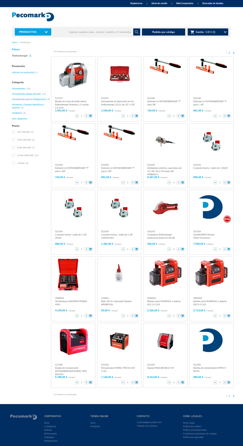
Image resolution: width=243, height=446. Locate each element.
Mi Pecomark (50, 433)
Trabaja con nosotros (147, 426)
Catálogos (49, 437)
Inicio (14, 42)
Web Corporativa (184, 3)
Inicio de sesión (159, 3)
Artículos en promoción (23, 72)
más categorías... (20, 118)
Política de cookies (192, 426)
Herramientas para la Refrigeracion (29, 99)
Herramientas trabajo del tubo (26, 94)
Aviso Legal (188, 423)
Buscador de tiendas (212, 3)
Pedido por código (163, 32)
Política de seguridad (193, 437)
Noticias (48, 430)
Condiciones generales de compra (199, 433)
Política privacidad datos (195, 430)
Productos (27, 31)
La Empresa (50, 426)
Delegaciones (51, 441)
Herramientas (18, 88)
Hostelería (17, 113)
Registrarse (136, 3)
